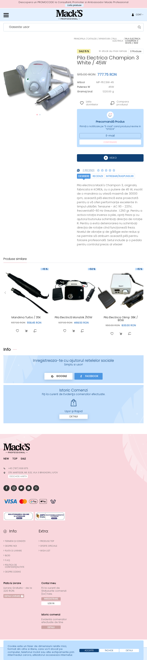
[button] (5, 84)
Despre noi (11, 546)
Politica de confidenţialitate (14, 566)
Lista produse (74, 5)
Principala (79, 38)
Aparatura (104, 38)
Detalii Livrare (12, 596)
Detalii (73, 416)
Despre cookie (13, 572)
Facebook (91, 376)
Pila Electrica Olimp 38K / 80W (121, 318)
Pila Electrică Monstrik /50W (73, 317)
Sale (23, 458)
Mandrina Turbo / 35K (26, 317)
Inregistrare (51, 598)
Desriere (83, 176)
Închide (109, 650)
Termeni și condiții (15, 541)
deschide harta (18, 476)
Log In (51, 603)
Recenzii (98, 176)
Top (14, 458)
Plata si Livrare (13, 551)
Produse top (47, 541)
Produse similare (15, 259)
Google (61, 376)
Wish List (45, 551)
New (6, 458)
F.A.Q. (7, 560)
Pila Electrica (118, 39)
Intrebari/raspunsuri (120, 176)
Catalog (92, 38)
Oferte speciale (48, 546)
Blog (7, 555)
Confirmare (110, 142)
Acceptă (89, 650)
